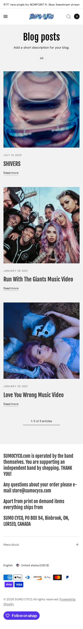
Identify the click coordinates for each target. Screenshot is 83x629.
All (41, 58)
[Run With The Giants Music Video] (41, 225)
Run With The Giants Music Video (38, 279)
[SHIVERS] (41, 109)
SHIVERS (12, 163)
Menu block (11, 545)
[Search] (68, 16)
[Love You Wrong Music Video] (41, 340)
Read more (10, 172)
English (8, 565)
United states (35, 565)
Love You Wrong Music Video (33, 395)
